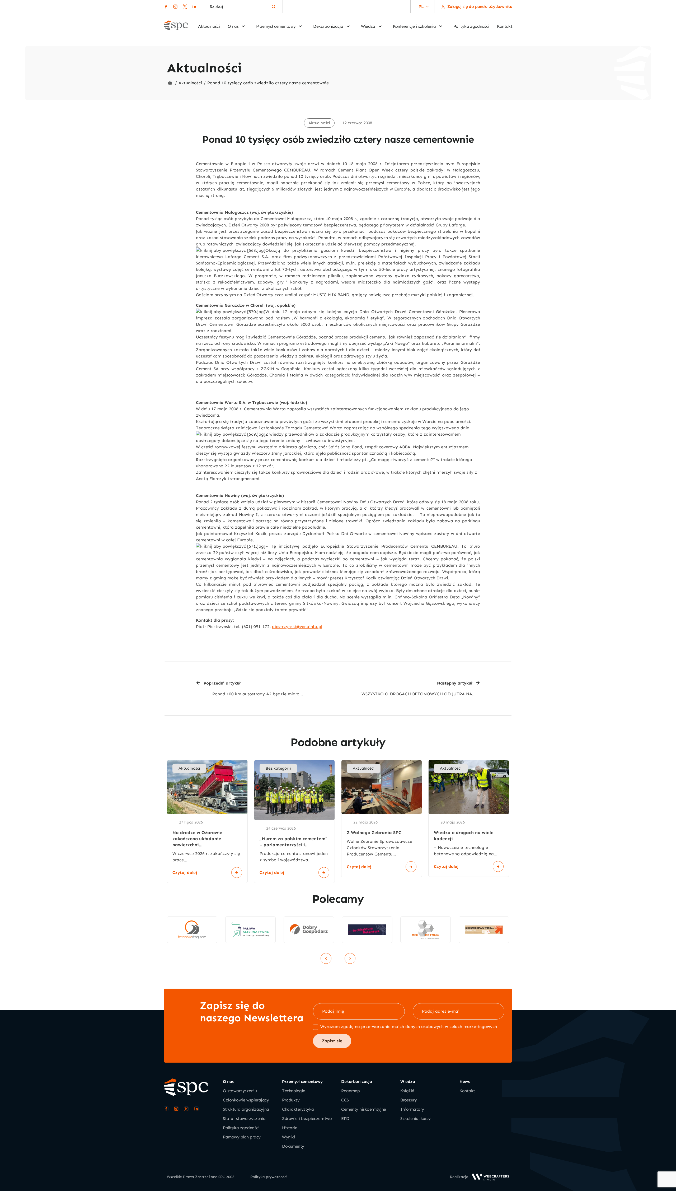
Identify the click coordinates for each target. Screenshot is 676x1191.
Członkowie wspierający (246, 1099)
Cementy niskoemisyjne (363, 1109)
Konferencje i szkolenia (414, 26)
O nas (233, 26)
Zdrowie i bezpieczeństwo (307, 1118)
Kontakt (504, 26)
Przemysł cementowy (275, 26)
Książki (407, 1090)
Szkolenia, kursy (415, 1118)
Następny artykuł (454, 683)
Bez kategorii (278, 768)
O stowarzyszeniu (240, 1090)
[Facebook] (166, 6)
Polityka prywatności (268, 1177)
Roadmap (350, 1090)
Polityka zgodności (471, 26)
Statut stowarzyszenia (244, 1118)
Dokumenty (293, 1146)
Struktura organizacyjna (246, 1109)
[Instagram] (175, 6)
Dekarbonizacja (328, 26)
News (464, 1081)
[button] (421, 6)
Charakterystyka (298, 1109)
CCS (345, 1099)
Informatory (412, 1109)
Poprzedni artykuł (222, 683)
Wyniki (288, 1136)
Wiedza (368, 26)
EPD (345, 1118)
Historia (289, 1127)
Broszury (408, 1099)
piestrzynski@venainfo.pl (297, 626)
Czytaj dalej (184, 872)
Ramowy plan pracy (242, 1136)
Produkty (290, 1099)
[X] (185, 6)
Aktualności (209, 26)
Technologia (294, 1090)
